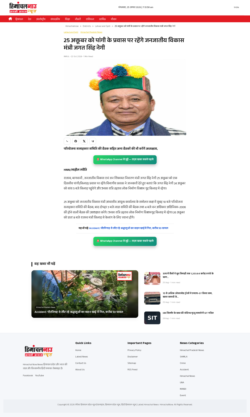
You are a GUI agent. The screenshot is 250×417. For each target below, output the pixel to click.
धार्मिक (102, 19)
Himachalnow (72, 26)
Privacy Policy (134, 351)
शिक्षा (67, 19)
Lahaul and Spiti (102, 26)
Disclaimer (133, 357)
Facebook (28, 376)
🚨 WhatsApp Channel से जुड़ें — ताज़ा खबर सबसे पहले (125, 160)
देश (29, 19)
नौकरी (78, 19)
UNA (182, 383)
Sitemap (132, 363)
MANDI (183, 389)
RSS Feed (132, 370)
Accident (184, 370)
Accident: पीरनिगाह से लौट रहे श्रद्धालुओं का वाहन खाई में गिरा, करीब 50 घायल (123, 228)
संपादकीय (55, 19)
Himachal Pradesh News (91, 32)
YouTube (39, 376)
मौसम (113, 19)
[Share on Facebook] (75, 141)
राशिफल (90, 19)
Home (78, 351)
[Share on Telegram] (92, 141)
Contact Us (80, 363)
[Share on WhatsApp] (67, 141)
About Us (80, 370)
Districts (87, 26)
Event (183, 396)
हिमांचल (19, 19)
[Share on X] (84, 141)
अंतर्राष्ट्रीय (40, 19)
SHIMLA (183, 357)
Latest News (81, 357)
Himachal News (187, 376)
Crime (183, 363)
